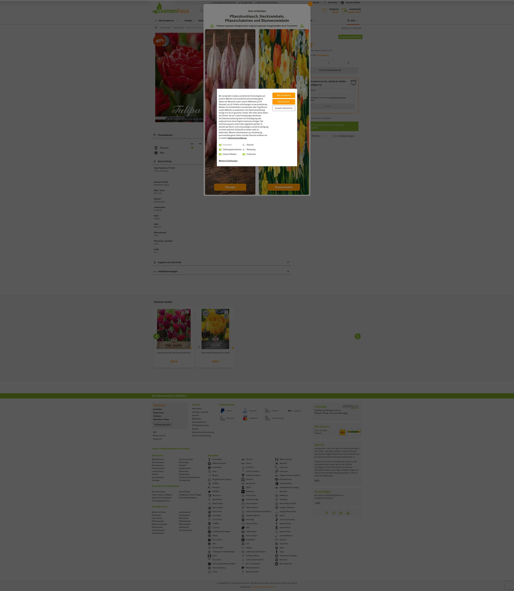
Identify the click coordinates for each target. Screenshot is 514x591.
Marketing (251, 149)
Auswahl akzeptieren (284, 108)
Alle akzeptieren (284, 95)
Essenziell (227, 145)
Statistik (250, 145)
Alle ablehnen (284, 102)
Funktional (251, 154)
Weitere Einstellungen (228, 161)
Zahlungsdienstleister (232, 149)
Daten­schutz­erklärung (237, 138)
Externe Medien (230, 154)
